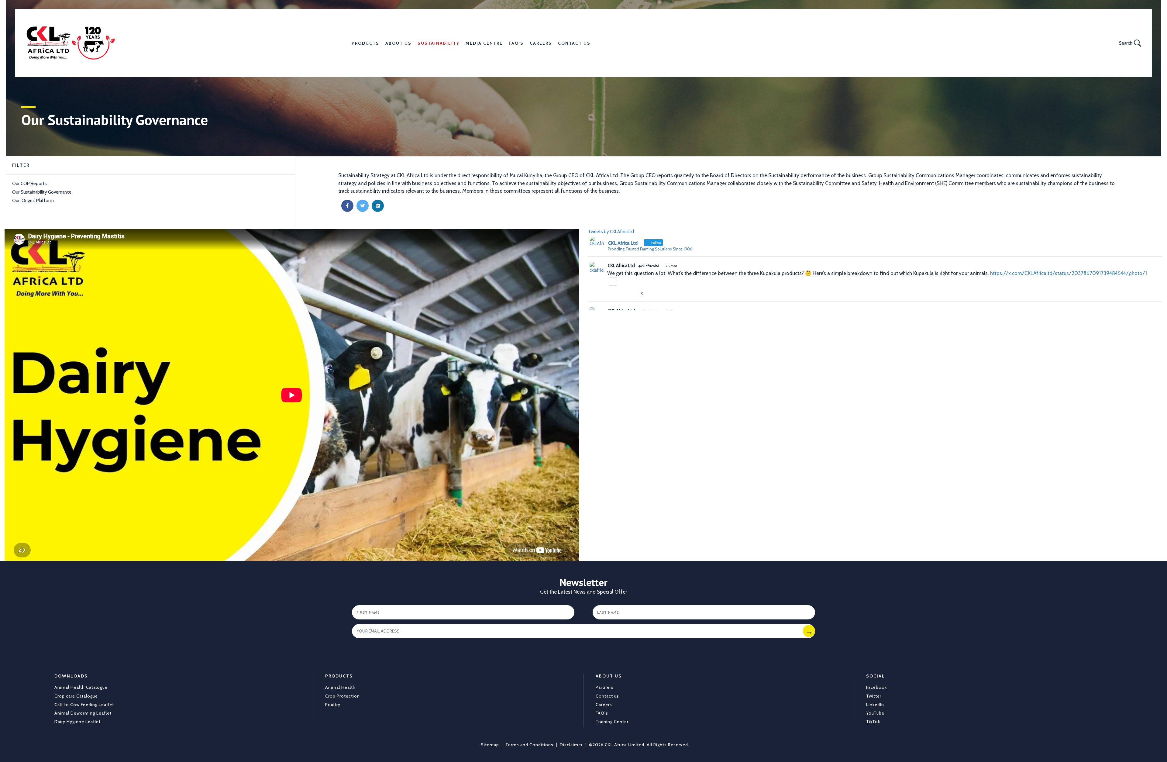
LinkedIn (875, 704)
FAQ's (602, 713)
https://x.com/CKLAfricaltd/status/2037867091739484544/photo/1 (1068, 273)
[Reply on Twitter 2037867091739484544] (611, 293)
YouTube (875, 713)
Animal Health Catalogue (81, 687)
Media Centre (484, 43)
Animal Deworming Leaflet (83, 713)
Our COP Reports (29, 183)
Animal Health (340, 687)
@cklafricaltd (648, 266)
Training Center (612, 721)
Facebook (876, 687)
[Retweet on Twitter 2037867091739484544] (622, 293)
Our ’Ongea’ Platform (33, 200)
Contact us (607, 696)
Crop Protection (342, 696)
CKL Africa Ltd (621, 265)
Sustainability (439, 43)
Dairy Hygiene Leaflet (77, 721)
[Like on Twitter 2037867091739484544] (633, 293)
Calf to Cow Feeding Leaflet (84, 704)
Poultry (332, 704)
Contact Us (574, 43)
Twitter (873, 696)
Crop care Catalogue (76, 696)
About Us (398, 43)
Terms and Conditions (529, 745)
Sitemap (490, 745)
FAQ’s (516, 43)
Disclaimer (571, 745)
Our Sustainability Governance (41, 192)
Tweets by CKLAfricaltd (611, 231)
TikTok (873, 721)
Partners (605, 687)
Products (365, 43)
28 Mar (671, 266)
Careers (541, 43)
